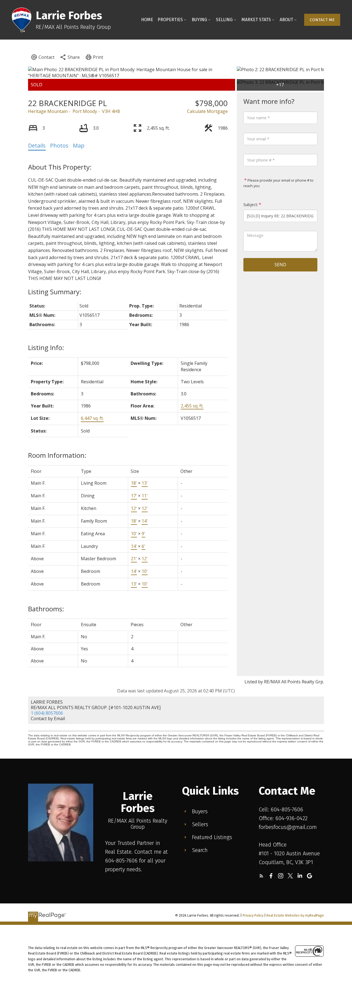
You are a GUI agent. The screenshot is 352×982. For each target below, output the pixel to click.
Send (280, 265)
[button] (322, 20)
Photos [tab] (59, 145)
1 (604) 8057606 (47, 713)
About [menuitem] (286, 19)
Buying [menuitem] (199, 19)
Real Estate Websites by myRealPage (295, 915)
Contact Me (322, 19)
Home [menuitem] (147, 19)
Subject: (250, 204)
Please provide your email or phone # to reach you (278, 183)
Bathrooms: (46, 608)
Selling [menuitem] (224, 19)
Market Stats (256, 19)
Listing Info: (46, 347)
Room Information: (57, 455)
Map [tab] (78, 145)
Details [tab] (37, 145)
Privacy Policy (253, 915)
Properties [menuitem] (170, 19)
